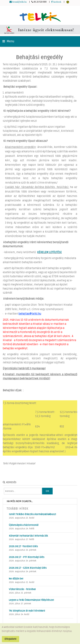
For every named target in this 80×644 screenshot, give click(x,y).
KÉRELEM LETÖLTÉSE (49, 252)
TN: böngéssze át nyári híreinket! (27, 610)
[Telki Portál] (40, 15)
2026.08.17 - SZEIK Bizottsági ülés (28, 567)
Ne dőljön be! (16, 578)
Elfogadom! (10, 639)
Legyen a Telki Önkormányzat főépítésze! (31, 600)
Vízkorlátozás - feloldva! (22, 589)
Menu (10, 41)
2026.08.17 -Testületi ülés (23, 546)
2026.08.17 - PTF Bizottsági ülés (26, 557)
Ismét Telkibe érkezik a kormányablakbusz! (32, 514)
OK (47, 491)
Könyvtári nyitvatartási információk (28, 535)
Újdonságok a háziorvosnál (24, 525)
